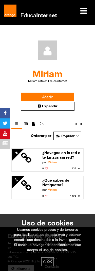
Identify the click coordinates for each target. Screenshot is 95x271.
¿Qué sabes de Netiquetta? (55, 182)
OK (49, 261)
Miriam (52, 162)
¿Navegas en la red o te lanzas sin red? (61, 154)
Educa (39, 15)
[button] (47, 106)
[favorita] (47, 168)
